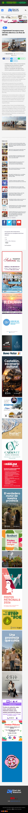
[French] (5, 811)
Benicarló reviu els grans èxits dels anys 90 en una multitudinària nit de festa (17, 150)
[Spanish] (7, 811)
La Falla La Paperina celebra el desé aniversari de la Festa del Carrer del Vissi (17, 181)
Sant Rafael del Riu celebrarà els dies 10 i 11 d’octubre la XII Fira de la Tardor (17, 200)
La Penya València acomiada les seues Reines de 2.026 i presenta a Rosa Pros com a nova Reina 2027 (17, 156)
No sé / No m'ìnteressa (10, 241)
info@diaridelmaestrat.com (15, 801)
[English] (2, 811)
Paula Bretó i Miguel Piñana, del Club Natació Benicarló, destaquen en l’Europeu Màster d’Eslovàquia (16, 194)
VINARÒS (15, 55)
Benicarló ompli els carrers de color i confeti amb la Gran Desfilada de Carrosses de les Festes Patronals (16, 162)
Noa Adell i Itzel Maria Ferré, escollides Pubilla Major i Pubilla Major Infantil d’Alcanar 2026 (17, 175)
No (6, 239)
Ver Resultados (8, 245)
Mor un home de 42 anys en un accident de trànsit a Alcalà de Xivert (17, 169)
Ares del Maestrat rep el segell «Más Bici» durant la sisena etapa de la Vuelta (17, 187)
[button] (2, 10)
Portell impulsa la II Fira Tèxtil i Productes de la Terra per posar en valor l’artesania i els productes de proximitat (17, 206)
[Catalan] (3, 811)
